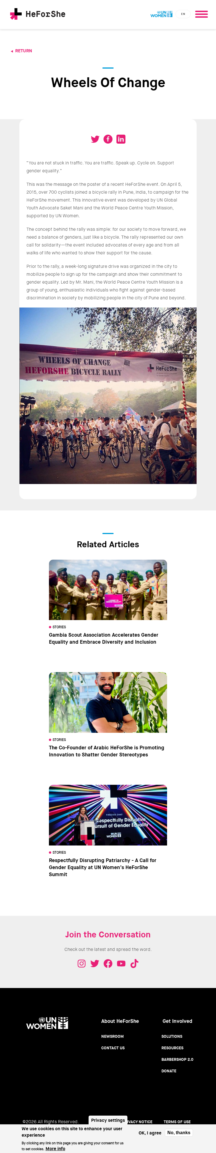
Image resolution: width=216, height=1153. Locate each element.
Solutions (171, 1036)
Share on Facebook (108, 139)
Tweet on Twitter (95, 139)
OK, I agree (150, 1133)
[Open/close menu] (201, 12)
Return (23, 51)
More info (55, 1149)
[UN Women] (161, 14)
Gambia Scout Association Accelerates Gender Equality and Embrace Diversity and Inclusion (103, 638)
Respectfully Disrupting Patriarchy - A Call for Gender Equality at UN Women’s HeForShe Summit (102, 867)
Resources (172, 1047)
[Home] (38, 15)
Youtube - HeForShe (121, 963)
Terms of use (177, 1121)
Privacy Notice (137, 1121)
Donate (168, 1070)
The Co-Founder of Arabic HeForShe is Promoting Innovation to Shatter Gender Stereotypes (106, 751)
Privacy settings (108, 1120)
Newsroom (112, 1036)
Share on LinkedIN (120, 139)
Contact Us (113, 1047)
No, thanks (178, 1132)
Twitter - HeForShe (94, 963)
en (183, 14)
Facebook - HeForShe (108, 963)
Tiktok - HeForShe (134, 963)
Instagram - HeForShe (81, 963)
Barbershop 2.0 (177, 1059)
